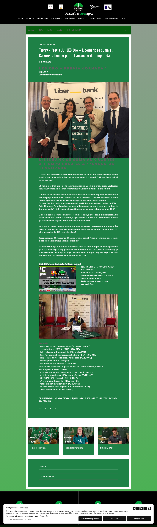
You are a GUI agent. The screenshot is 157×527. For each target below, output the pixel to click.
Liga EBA (49, 30)
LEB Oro (41, 30)
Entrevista (59, 30)
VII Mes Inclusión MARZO (74, 30)
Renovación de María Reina (74, 448)
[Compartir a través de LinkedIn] (50, 408)
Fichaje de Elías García (107, 448)
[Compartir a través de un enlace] (56, 408)
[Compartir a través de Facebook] (40, 408)
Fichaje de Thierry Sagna (38, 448)
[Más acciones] (116, 44)
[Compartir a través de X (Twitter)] (45, 408)
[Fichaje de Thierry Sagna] (43, 435)
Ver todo (126, 423)
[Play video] (78, 316)
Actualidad (31, 30)
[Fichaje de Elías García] (113, 435)
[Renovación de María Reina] (78, 435)
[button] (126, 30)
